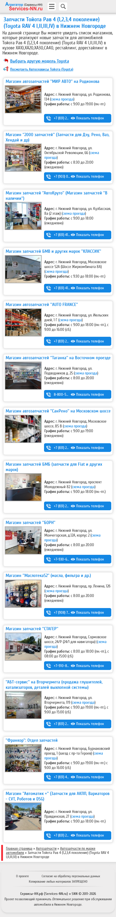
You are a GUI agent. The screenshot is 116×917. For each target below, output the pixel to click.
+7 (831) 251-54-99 (67, 835)
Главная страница (19, 848)
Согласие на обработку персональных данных (71, 876)
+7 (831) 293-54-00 (67, 506)
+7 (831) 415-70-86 (67, 288)
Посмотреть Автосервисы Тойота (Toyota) (41, 69)
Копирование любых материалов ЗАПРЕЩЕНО (58, 882)
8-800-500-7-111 (66, 394)
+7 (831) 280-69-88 (67, 448)
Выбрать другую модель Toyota (39, 61)
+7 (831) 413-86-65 (67, 235)
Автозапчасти (46, 848)
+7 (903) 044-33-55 (67, 176)
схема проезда (62, 99)
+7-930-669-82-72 (67, 559)
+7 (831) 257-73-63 (66, 724)
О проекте (22, 876)
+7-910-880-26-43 (67, 666)
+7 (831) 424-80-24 (67, 777)
